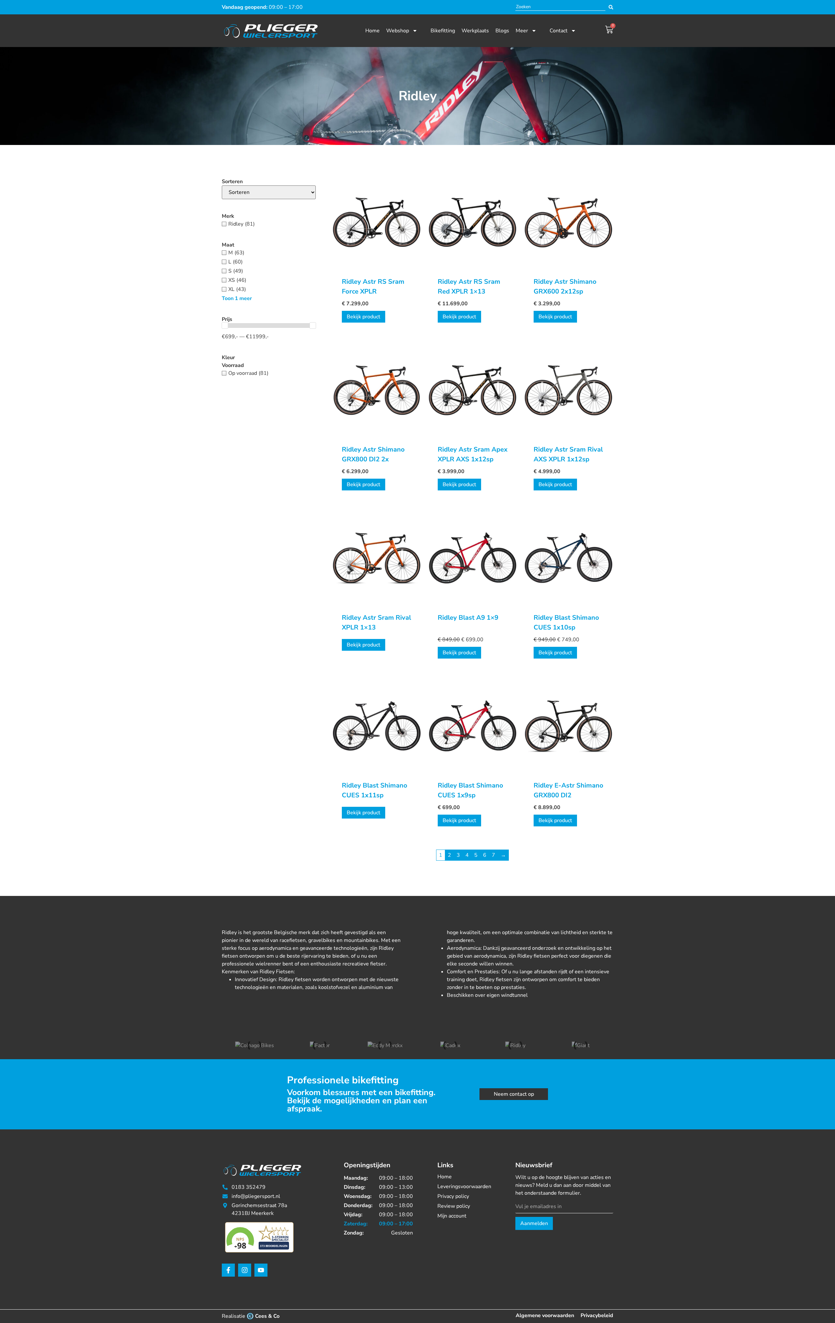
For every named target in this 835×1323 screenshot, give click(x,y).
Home (372, 30)
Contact (559, 30)
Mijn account (451, 1216)
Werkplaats (475, 30)
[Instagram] (244, 1270)
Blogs (502, 30)
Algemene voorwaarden (545, 1315)
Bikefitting (443, 30)
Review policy (453, 1206)
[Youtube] (260, 1270)
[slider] (224, 325)
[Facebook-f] (228, 1270)
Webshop (397, 30)
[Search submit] (611, 7)
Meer (522, 30)
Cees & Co (267, 1316)
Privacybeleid (597, 1315)
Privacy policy (453, 1196)
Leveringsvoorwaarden (464, 1186)
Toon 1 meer (237, 298)
